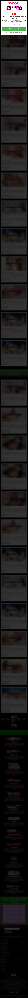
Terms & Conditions (21, 23)
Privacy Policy (19, 24)
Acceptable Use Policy (10, 24)
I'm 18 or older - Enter (14, 29)
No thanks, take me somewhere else (14, 32)
